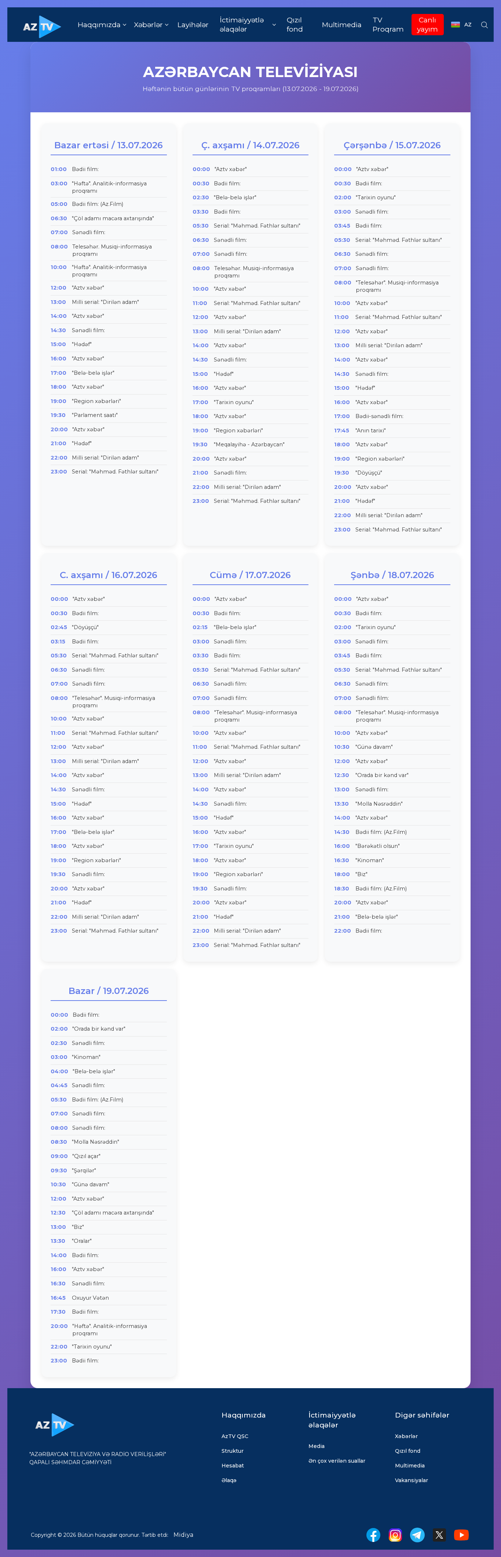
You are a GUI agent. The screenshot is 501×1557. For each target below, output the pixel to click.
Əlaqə (229, 1480)
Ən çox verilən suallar (336, 1461)
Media (316, 1446)
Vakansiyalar (411, 1480)
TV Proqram (388, 24)
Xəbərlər (406, 1436)
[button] (102, 25)
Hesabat (233, 1465)
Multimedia (342, 25)
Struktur (233, 1451)
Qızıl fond (295, 24)
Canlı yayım (427, 24)
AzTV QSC (235, 1436)
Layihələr (193, 25)
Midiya (183, 1534)
